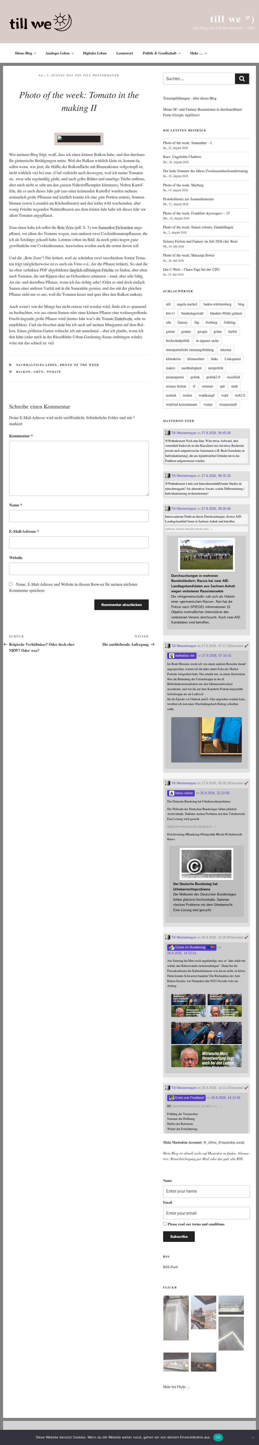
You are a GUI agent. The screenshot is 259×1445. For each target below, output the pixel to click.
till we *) (232, 18)
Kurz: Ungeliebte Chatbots (182, 156)
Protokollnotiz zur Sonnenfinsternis (188, 199)
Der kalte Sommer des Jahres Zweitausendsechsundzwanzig (205, 170)
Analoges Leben (58, 53)
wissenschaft (228, 404)
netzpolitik (215, 367)
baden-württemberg (217, 304)
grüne (218, 331)
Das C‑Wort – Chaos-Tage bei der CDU (191, 269)
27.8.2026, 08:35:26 (216, 476)
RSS (240, 1158)
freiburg (211, 322)
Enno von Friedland (189, 1098)
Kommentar (21, 436)
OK (218, 1437)
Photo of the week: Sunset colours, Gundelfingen (198, 227)
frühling (229, 322)
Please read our (196, 1224)
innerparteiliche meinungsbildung (190, 349)
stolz (61, 324)
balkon (23, 372)
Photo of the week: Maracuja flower (188, 255)
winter (208, 404)
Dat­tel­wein (123, 318)
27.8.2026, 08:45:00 (216, 433)
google (202, 331)
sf (194, 386)
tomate (54, 372)
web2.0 (240, 395)
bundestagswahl (192, 313)
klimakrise (173, 358)
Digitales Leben (94, 53)
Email (167, 1202)
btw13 (170, 313)
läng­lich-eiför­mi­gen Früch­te (92, 269)
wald (224, 395)
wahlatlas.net (184, 655)
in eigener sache (207, 340)
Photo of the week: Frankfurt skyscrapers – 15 (196, 213)
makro (170, 367)
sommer (207, 386)
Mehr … (196, 53)
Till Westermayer (101, 75)
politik (195, 377)
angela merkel (187, 304)
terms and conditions (208, 1224)
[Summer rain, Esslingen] (176, 1319)
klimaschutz (195, 358)
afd (168, 304)
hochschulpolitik (177, 340)
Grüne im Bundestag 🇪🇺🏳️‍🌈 (194, 947)
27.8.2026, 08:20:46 (216, 509)
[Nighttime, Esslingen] (203, 1363)
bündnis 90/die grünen (226, 313)
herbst (232, 331)
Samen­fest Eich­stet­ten (115, 227)
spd (222, 386)
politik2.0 (213, 377)
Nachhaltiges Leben (36, 365)
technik (171, 395)
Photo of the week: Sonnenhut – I (187, 142)
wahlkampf (207, 395)
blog (241, 304)
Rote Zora (65, 227)
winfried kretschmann (181, 404)
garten (170, 331)
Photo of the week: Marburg (183, 185)
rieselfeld (233, 377)
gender (186, 331)
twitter (187, 395)
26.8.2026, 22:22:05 (214, 793)
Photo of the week (80, 365)
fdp (196, 322)
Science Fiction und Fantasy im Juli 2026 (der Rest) (200, 241)
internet (225, 349)
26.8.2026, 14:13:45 (225, 1098)
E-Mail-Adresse (24, 531)
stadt (234, 386)
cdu (168, 322)
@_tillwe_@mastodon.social (223, 1142)
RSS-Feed (170, 1266)
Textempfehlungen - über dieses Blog (190, 98)
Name (15, 505)
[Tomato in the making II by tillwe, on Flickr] (78, 139)
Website (16, 557)
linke (214, 358)
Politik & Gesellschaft (160, 53)
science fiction (176, 386)
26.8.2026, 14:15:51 (181, 953)
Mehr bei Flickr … (176, 1386)
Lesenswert (124, 53)
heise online (183, 793)
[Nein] (252, 1437)
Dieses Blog (23, 53)
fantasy (183, 322)
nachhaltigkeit (192, 367)
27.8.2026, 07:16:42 (216, 655)
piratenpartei (175, 377)
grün (39, 372)
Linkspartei (233, 358)
